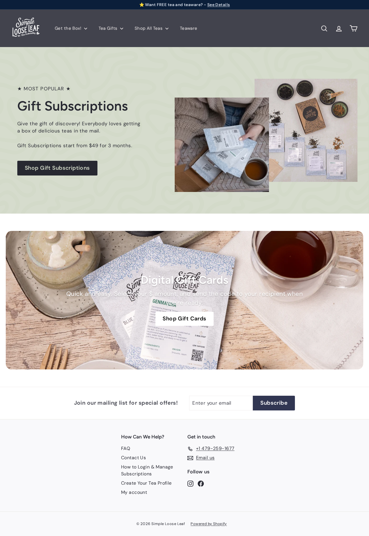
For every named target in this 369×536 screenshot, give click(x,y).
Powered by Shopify (209, 523)
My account (134, 492)
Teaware (188, 28)
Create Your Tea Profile (146, 483)
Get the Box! (69, 28)
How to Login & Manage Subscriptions (147, 470)
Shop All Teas (149, 28)
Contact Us (133, 458)
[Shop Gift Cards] (184, 300)
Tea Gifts (109, 28)
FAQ (125, 448)
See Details (218, 4)
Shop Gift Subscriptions (57, 167)
